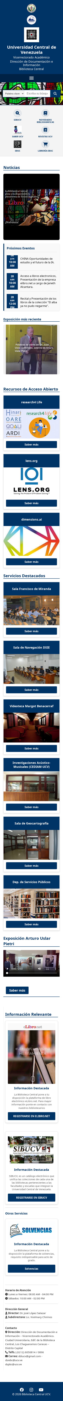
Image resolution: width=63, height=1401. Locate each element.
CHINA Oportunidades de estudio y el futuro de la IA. (37, 260)
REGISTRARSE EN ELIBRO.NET (31, 1116)
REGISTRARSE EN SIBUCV (31, 1197)
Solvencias (31, 1268)
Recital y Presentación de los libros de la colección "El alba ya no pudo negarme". (38, 301)
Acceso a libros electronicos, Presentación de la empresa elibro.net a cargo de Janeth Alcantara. (38, 281)
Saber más (31, 444)
